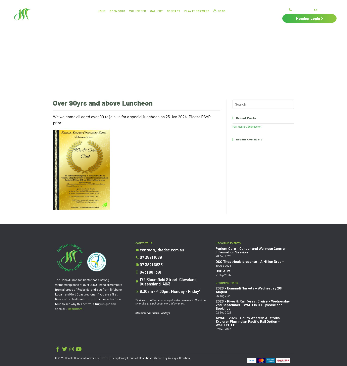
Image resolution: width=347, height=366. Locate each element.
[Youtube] (78, 349)
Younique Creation (179, 358)
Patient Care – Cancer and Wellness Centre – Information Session (251, 250)
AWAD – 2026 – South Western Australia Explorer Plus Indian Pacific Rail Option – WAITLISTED (248, 321)
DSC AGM (223, 271)
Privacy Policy (118, 358)
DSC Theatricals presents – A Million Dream (250, 261)
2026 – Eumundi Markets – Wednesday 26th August (250, 290)
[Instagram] (71, 349)
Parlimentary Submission (247, 126)
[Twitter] (64, 349)
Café (147, 19)
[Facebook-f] (57, 349)
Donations (165, 19)
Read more (75, 309)
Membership (220, 19)
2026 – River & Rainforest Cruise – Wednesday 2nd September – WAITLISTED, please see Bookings (253, 305)
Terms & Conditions (140, 358)
